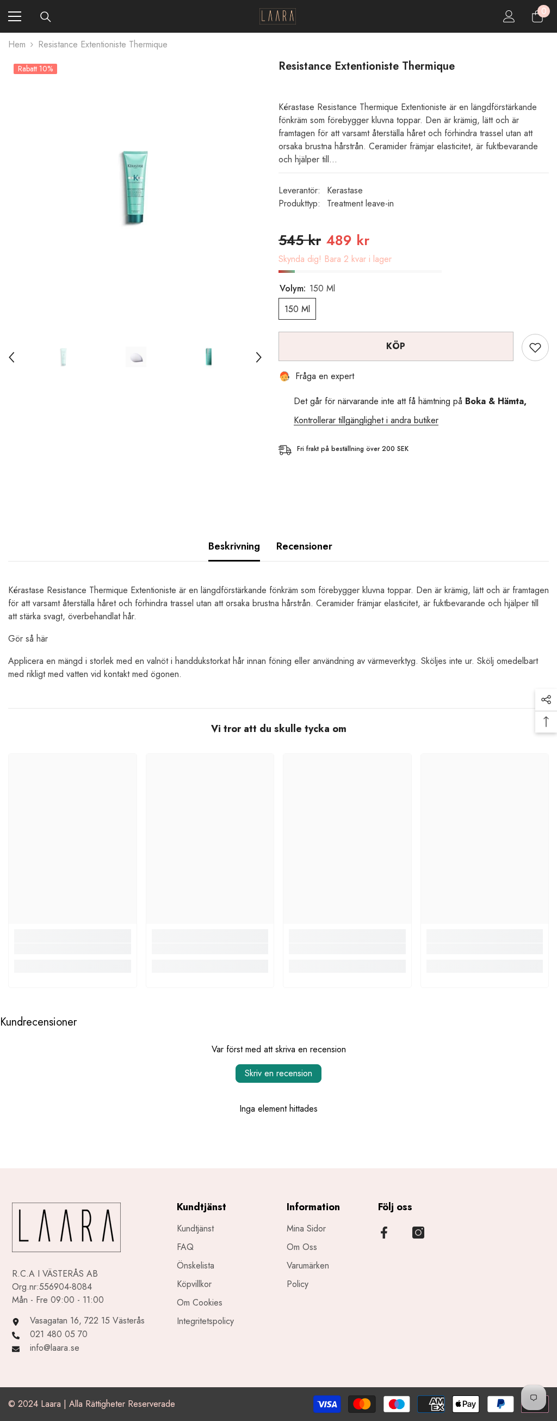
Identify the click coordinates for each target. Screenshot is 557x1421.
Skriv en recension (278, 1073)
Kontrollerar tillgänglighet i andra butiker (366, 420)
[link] (72, 948)
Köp (396, 346)
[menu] (14, 16)
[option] (135, 186)
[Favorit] (535, 347)
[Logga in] (509, 16)
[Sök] (45, 16)
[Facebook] (384, 1232)
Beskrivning (234, 546)
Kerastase (345, 190)
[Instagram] (418, 1232)
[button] (11, 357)
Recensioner (304, 546)
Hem (17, 44)
